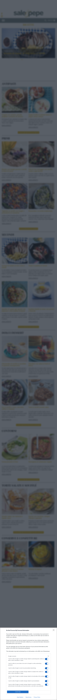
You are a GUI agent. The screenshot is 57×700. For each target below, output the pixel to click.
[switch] (47, 659)
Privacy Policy (37, 697)
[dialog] (28, 664)
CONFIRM (18, 691)
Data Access (28, 697)
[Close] (54, 630)
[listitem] (28, 656)
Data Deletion (20, 697)
